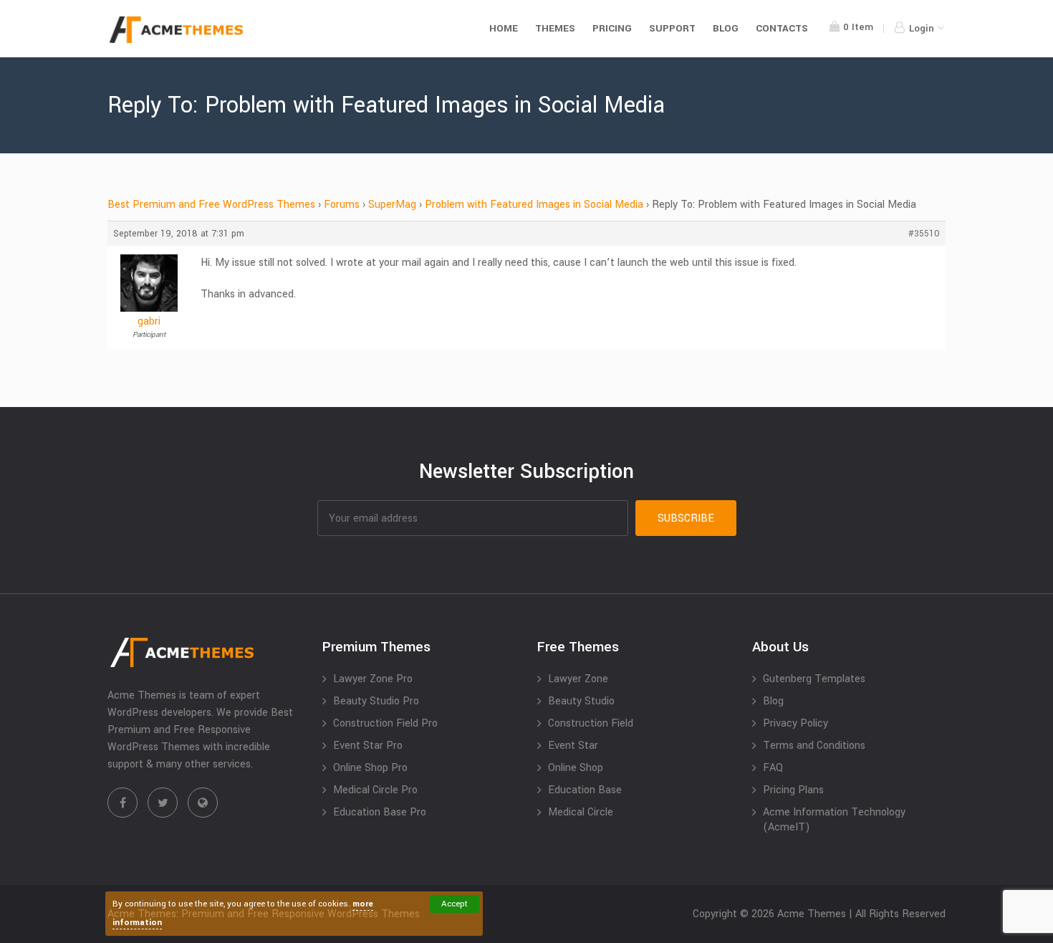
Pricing (612, 28)
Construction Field (590, 723)
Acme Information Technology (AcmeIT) (834, 820)
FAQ (773, 767)
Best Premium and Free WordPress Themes (211, 204)
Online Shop (575, 767)
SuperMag (392, 204)
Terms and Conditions (814, 745)
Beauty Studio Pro (376, 701)
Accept (454, 904)
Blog (726, 28)
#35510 (924, 233)
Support (672, 28)
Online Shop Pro (370, 767)
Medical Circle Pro (375, 790)
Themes (555, 28)
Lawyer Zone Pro (373, 678)
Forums (342, 204)
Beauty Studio (581, 701)
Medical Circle (580, 812)
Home (503, 28)
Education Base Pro (379, 812)
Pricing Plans (793, 790)
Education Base (585, 790)
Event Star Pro (368, 745)
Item (858, 27)
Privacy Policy (795, 723)
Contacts (782, 28)
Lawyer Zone (578, 678)
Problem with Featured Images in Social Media (534, 204)
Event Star (573, 745)
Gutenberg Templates (814, 678)
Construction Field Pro (385, 723)
